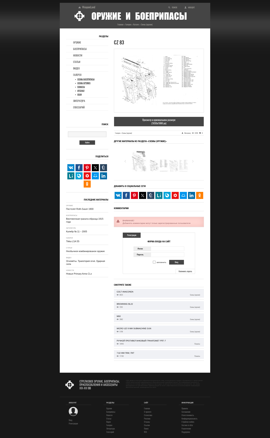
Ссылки (147, 425)
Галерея (77, 75)
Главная (147, 408)
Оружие (77, 42)
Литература (79, 101)
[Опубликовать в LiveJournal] (167, 195)
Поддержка (186, 432)
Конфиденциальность (189, 418)
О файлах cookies (188, 422)
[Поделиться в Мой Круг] (175, 195)
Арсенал (80, 90)
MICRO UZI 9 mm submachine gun (158, 330)
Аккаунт (191, 7)
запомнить (161, 262)
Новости (77, 55)
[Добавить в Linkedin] (191, 195)
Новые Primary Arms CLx (79, 274)
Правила (185, 408)
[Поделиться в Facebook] (126, 195)
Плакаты (81, 87)
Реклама (147, 418)
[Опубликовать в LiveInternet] (158, 195)
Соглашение (186, 412)
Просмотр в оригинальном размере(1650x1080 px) (159, 121)
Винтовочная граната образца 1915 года (84, 220)
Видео (76, 68)
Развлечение (186, 428)
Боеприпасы (80, 49)
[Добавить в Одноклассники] (199, 195)
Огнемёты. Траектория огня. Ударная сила (85, 262)
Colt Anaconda (158, 293)
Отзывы (147, 422)
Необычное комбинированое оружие (85, 251)
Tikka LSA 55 (72, 241)
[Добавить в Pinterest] (134, 195)
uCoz (191, 425)
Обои (79, 94)
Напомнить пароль (185, 271)
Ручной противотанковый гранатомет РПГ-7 (158, 342)
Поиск (174, 7)
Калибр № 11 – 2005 (76, 231)
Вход (70, 420)
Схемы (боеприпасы (85, 79)
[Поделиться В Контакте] (118, 195)
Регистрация (131, 235)
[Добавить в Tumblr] (150, 195)
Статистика (148, 415)
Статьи (76, 62)
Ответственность (188, 415)
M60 (158, 317)
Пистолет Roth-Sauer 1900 (80, 209)
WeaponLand (88, 7)
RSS (145, 432)
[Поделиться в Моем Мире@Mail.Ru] (183, 195)
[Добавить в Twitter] (142, 195)
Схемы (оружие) (84, 83)
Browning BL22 (158, 305)
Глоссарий (79, 107)
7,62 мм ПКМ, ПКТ (158, 354)
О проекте (147, 412)
